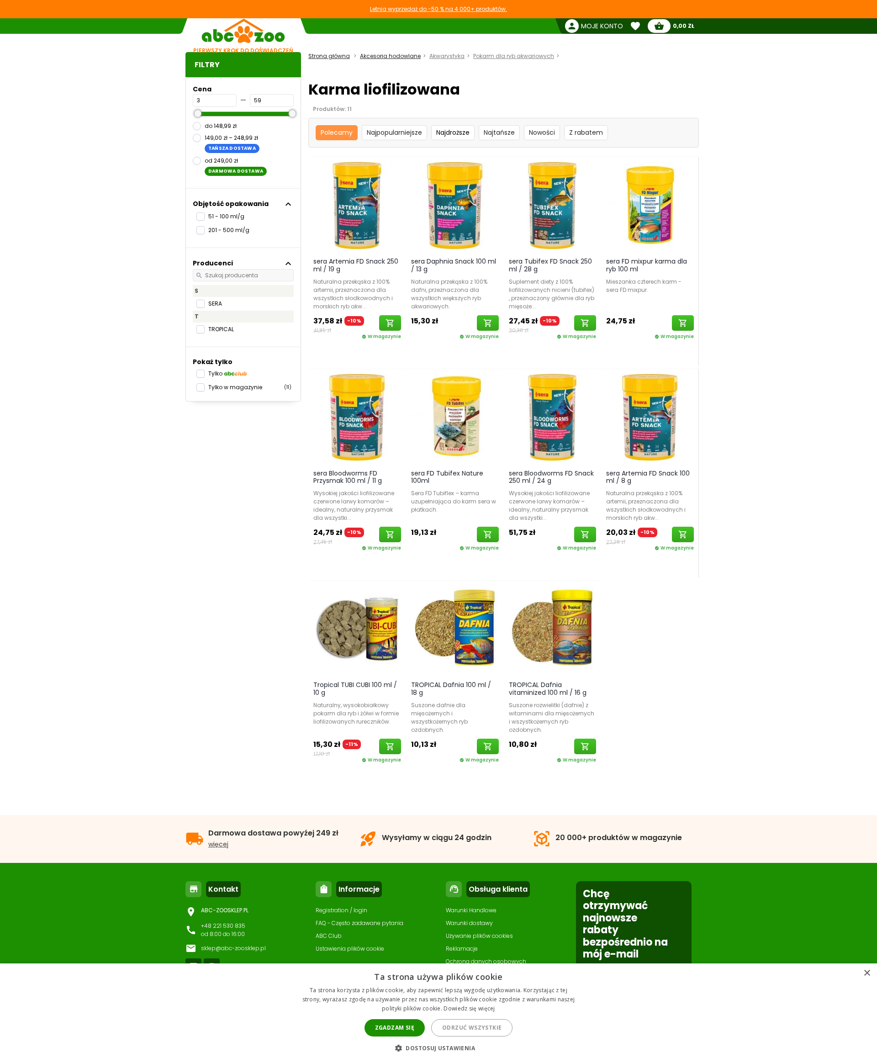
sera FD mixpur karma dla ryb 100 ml (646, 265)
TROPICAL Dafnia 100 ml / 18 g (451, 688)
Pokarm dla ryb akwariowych (513, 56)
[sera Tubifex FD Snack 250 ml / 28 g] (552, 205)
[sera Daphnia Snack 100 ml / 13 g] (455, 205)
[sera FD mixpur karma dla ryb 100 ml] (650, 205)
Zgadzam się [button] (394, 1027)
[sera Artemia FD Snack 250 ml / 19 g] (357, 205)
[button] (438, 1047)
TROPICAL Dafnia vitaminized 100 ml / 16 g (547, 688)
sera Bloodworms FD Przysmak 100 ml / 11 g (347, 477)
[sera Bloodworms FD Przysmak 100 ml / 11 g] (357, 417)
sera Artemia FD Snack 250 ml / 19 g (355, 265)
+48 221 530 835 (223, 926)
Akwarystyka (447, 56)
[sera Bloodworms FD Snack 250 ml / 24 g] (552, 417)
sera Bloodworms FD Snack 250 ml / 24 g (551, 477)
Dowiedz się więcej (469, 1008)
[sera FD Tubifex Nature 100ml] (455, 417)
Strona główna (329, 56)
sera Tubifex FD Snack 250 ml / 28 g (550, 265)
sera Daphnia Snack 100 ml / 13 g (453, 265)
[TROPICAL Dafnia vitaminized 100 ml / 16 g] (552, 629)
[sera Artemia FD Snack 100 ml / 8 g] (650, 417)
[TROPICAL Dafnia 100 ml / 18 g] (455, 629)
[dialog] (438, 1013)
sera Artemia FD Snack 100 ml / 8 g (648, 477)
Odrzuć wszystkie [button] (472, 1027)
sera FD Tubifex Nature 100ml (447, 477)
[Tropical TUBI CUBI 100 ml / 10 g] (357, 629)
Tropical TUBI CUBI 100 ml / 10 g (355, 688)
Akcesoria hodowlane (390, 56)
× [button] (866, 973)
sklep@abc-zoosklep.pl (233, 948)
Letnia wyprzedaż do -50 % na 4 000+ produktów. (438, 9)
